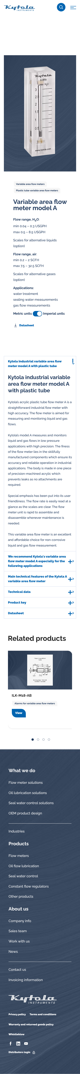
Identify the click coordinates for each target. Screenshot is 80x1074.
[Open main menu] (73, 8)
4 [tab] (49, 739)
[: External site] (11, 1043)
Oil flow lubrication (24, 866)
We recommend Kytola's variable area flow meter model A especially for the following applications (37, 561)
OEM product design (25, 813)
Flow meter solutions (26, 783)
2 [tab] (38, 739)
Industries (17, 831)
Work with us (19, 941)
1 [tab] (32, 739)
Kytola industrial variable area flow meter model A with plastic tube (35, 363)
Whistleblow (16, 1034)
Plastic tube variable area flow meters (37, 190)
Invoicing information (26, 980)
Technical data (19, 592)
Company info (20, 921)
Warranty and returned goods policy (31, 1024)
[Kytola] (19, 8)
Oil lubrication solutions (28, 793)
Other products (21, 897)
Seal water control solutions (31, 803)
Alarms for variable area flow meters (35, 703)
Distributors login (19, 1052)
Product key (17, 602)
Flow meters (19, 856)
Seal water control (23, 876)
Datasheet (26, 325)
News (13, 952)
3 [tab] (43, 739)
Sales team (18, 931)
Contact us (17, 970)
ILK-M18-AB (22, 696)
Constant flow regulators (29, 886)
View (18, 713)
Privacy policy (17, 1014)
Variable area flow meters (30, 184)
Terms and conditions (43, 1014)
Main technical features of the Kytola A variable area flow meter (37, 579)
